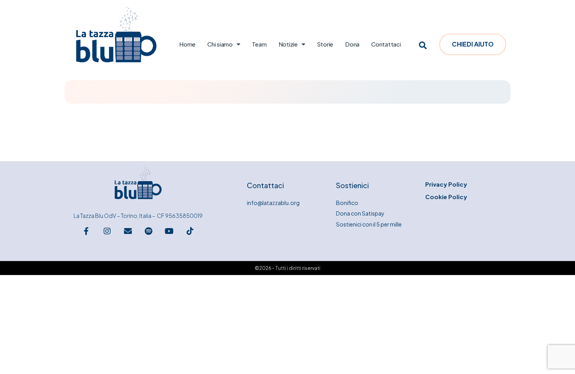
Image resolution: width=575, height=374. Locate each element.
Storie (325, 44)
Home (187, 44)
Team (259, 44)
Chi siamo (220, 44)
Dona (352, 44)
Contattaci (386, 44)
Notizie (288, 44)
